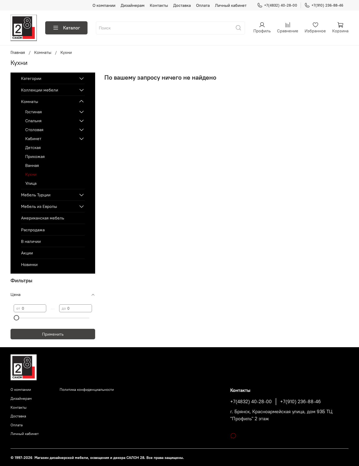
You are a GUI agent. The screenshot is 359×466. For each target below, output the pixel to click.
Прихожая (35, 156)
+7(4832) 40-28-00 (280, 5)
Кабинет (33, 138)
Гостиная (33, 111)
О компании (104, 5)
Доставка (182, 5)
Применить (53, 334)
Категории (31, 78)
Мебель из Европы (39, 206)
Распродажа (33, 229)
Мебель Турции (35, 194)
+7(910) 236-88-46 (327, 5)
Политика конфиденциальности (87, 389)
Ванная (32, 165)
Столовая (34, 129)
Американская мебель (42, 218)
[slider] (16, 318)
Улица (31, 183)
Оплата (203, 5)
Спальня (33, 120)
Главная (18, 52)
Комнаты (42, 52)
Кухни (31, 174)
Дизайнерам (133, 5)
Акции (27, 252)
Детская (33, 147)
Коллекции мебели (39, 90)
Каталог (71, 28)
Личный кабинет (231, 5)
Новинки (29, 264)
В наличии (31, 241)
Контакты (159, 5)
